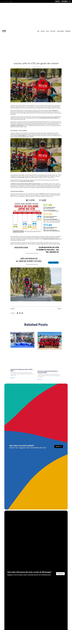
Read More (12, 377)
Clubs (47, 31)
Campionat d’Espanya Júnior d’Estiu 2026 (21, 370)
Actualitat (52, 31)
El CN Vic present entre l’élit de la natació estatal (48, 371)
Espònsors (67, 31)
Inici (38, 31)
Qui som (42, 31)
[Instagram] (69, 1)
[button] (17, 313)
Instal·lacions (60, 31)
